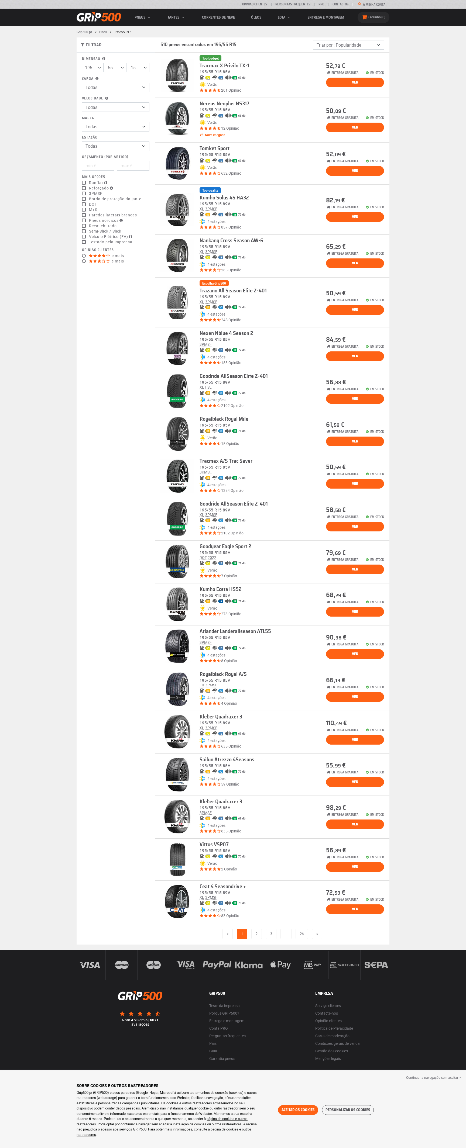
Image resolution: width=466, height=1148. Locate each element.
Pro (321, 4)
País (213, 1043)
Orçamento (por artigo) (105, 157)
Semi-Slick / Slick (105, 231)
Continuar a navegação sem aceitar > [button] (433, 1077)
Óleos (256, 17)
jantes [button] (174, 17)
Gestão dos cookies (331, 1050)
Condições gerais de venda (337, 1043)
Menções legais (328, 1058)
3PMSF (95, 193)
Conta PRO (218, 1028)
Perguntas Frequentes (292, 4)
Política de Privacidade (334, 1028)
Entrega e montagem (325, 17)
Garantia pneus (222, 1058)
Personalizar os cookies (347, 1110)
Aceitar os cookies (298, 1110)
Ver (355, 82)
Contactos (340, 4)
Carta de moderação (332, 1035)
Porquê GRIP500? (224, 1013)
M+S (93, 210)
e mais (117, 256)
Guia (213, 1050)
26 (302, 933)
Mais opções (93, 177)
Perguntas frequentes (227, 1035)
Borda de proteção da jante (115, 199)
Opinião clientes (254, 4)
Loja (282, 17)
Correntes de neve (218, 17)
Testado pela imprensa (110, 242)
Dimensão (91, 59)
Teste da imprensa (224, 1005)
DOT (93, 204)
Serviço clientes (328, 1005)
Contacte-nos (326, 1013)
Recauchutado (103, 226)
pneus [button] (140, 17)
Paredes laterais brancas (113, 215)
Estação (90, 137)
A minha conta (373, 4)
